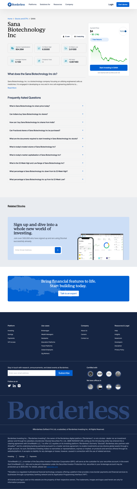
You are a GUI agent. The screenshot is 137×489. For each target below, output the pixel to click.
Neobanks (44, 338)
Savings (10, 334)
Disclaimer (118, 346)
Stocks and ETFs (21, 19)
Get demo (122, 4)
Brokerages (45, 331)
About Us (84, 331)
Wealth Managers (47, 334)
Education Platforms (48, 342)
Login (111, 4)
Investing (11, 331)
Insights (117, 334)
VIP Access (11, 342)
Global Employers (47, 350)
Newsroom (118, 338)
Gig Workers (45, 353)
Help (116, 331)
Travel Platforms (46, 346)
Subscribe (64, 373)
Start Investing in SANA (109, 68)
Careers (83, 334)
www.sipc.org (52, 467)
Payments (11, 338)
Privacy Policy (119, 350)
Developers (118, 342)
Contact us (85, 338)
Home (10, 19)
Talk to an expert (68, 293)
